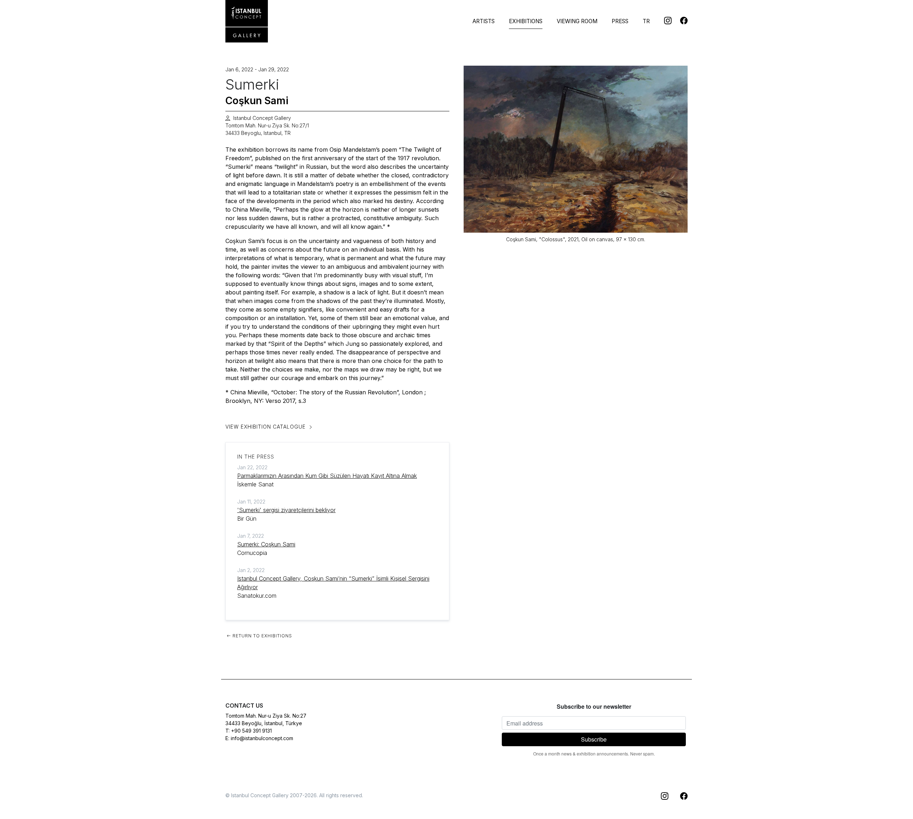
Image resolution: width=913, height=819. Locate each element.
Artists (484, 21)
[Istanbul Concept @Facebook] (680, 20)
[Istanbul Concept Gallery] (246, 21)
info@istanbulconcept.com (262, 738)
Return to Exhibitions (261, 635)
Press (620, 21)
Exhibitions (525, 21)
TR (646, 21)
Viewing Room (577, 21)
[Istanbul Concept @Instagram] (664, 20)
